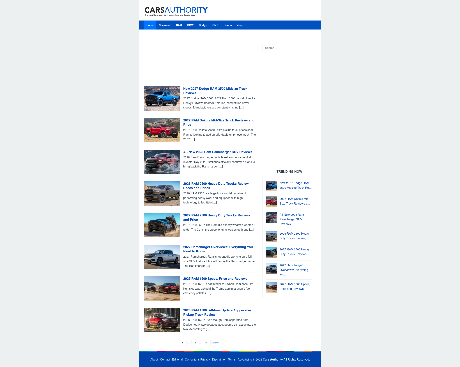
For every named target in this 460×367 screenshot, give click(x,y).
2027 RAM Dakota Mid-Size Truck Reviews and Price (218, 122)
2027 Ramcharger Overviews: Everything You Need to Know (218, 248)
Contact (165, 359)
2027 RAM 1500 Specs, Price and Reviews (215, 278)
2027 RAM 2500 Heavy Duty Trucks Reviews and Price (216, 217)
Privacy (205, 359)
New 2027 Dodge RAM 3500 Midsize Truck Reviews (215, 90)
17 (206, 342)
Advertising (245, 359)
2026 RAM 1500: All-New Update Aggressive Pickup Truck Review (217, 312)
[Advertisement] (200, 60)
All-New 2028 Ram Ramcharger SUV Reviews (217, 151)
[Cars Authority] (176, 11)
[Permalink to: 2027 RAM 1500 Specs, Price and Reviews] (162, 288)
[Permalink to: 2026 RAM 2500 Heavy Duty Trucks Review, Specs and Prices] (162, 193)
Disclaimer (219, 359)
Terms (232, 359)
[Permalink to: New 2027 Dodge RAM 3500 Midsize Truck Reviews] (162, 98)
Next (214, 342)
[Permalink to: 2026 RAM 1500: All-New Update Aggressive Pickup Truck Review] (162, 320)
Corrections (192, 359)
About (154, 359)
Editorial (177, 359)
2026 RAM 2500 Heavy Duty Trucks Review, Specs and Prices (216, 185)
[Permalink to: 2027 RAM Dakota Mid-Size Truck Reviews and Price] (162, 130)
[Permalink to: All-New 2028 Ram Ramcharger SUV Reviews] (162, 161)
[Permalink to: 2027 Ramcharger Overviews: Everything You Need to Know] (162, 256)
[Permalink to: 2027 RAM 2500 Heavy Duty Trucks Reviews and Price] (162, 225)
